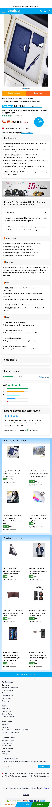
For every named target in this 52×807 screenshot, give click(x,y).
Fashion (4, 693)
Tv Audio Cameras (8, 690)
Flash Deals (7, 106)
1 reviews (18, 116)
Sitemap (4, 754)
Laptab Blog (6, 751)
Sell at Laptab (6, 746)
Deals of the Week (7, 748)
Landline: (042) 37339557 (10, 732)
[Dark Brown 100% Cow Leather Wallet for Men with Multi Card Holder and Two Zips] (13, 607)
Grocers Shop (6, 698)
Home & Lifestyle (7, 695)
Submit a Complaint (8, 717)
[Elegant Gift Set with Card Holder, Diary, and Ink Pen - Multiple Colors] (13, 467)
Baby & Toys (6, 701)
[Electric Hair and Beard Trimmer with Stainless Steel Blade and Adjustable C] (13, 564)
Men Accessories (27, 133)
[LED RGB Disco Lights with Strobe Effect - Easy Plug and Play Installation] (39, 512)
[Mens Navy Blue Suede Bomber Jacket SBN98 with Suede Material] (39, 564)
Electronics (5, 685)
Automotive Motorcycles (10, 688)
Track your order (7, 743)
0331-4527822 (35, 6)
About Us (5, 724)
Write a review (44, 377)
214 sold (31, 106)
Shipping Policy (7, 714)
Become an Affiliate (8, 740)
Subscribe (44, 767)
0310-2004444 (23, 6)
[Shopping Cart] (49, 11)
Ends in (16, 106)
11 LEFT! (39, 122)
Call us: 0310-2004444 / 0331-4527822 (15, 730)
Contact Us (5, 727)
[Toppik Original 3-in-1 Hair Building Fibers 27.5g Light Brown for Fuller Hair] (39, 607)
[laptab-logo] (13, 11)
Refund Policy (6, 709)
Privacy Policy (6, 711)
